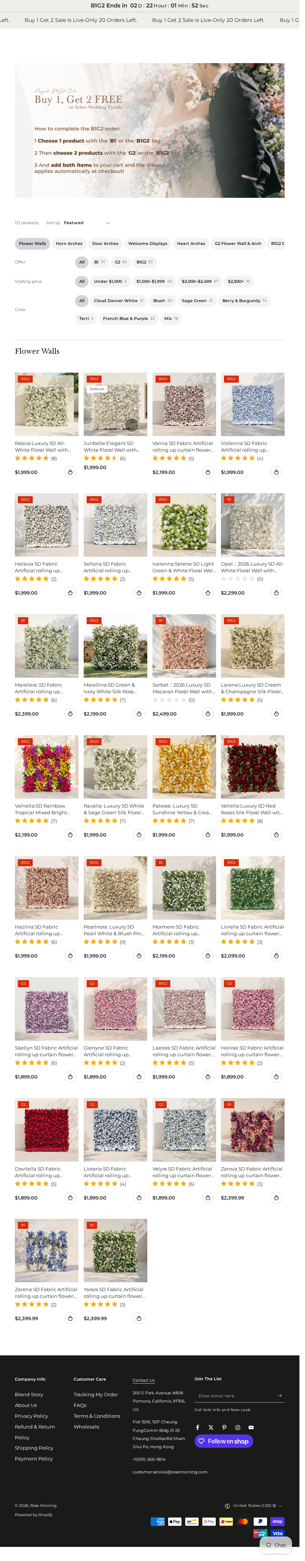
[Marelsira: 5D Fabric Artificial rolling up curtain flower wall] (46, 646)
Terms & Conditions (97, 1416)
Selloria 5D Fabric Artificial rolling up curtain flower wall (106, 567)
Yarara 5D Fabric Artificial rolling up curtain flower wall (114, 1292)
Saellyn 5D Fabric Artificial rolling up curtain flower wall (46, 1050)
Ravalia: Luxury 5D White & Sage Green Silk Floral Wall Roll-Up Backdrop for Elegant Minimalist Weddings (115, 809)
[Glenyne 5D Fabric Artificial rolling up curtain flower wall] (115, 1009)
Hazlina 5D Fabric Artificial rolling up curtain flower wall (37, 930)
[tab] (32, 244)
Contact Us (144, 1380)
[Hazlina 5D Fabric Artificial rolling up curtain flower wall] (46, 888)
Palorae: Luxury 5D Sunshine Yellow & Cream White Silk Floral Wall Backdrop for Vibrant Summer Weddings (183, 809)
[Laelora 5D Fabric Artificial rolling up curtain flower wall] (184, 1009)
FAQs (80, 1405)
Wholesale (86, 1427)
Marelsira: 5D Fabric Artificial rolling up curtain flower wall (38, 688)
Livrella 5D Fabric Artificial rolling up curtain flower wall (252, 930)
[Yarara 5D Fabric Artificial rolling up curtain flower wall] (115, 1250)
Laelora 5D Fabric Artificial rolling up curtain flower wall (184, 1050)
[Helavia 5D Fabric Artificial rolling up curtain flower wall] (46, 525)
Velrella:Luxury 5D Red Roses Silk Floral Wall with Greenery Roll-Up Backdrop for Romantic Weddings (252, 809)
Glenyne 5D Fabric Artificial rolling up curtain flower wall (106, 1050)
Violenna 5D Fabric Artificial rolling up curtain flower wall (244, 446)
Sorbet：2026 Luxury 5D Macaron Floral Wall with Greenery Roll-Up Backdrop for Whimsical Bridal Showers (182, 688)
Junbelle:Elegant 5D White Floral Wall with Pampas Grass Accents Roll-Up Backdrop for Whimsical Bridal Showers (111, 446)
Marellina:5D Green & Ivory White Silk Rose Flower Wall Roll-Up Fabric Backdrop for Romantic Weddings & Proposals (111, 688)
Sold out (131, 424)
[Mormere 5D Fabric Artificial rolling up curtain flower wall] (184, 888)
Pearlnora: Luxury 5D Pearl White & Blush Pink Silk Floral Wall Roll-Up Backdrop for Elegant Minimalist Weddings (114, 930)
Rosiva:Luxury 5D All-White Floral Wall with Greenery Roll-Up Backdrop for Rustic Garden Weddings (41, 446)
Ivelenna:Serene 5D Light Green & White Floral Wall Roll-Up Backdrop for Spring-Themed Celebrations (183, 567)
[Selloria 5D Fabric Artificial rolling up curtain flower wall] (115, 525)
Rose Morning (43, 1505)
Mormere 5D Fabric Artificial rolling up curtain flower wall (175, 930)
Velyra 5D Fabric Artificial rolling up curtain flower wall (182, 1171)
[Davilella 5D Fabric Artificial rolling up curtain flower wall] (46, 1130)
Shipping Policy (34, 1448)
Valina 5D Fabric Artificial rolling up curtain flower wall (182, 446)
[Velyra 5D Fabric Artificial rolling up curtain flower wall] (184, 1130)
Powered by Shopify (33, 1515)
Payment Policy (34, 1459)
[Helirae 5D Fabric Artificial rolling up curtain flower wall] (253, 1009)
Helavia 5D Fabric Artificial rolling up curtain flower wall (37, 567)
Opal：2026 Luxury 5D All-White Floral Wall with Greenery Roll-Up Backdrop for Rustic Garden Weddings (252, 567)
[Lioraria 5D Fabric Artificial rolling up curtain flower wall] (115, 1130)
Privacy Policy (31, 1416)
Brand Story (29, 1394)
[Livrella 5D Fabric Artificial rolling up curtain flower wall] (253, 888)
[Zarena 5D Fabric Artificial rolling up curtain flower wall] (46, 1250)
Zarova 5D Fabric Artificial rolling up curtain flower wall (252, 1171)
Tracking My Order (96, 1394)
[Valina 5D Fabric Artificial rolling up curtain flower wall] (184, 404)
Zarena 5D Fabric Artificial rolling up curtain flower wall (46, 1292)
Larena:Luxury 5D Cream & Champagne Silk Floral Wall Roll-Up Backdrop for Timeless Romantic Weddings (252, 688)
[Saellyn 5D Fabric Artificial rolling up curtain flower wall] (46, 1009)
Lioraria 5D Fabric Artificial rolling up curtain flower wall (106, 1171)
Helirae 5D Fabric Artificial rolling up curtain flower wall (252, 1050)
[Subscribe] (281, 1395)
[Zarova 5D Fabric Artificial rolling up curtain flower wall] (253, 1130)
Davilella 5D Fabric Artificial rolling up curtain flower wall (38, 1171)
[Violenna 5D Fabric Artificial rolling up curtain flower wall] (253, 404)
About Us (26, 1405)
